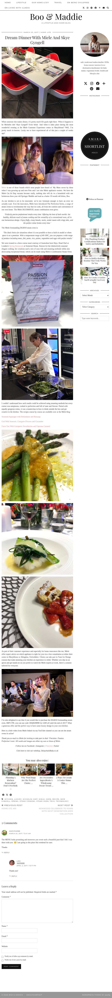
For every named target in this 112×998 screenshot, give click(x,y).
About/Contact (34, 995)
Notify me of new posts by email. (15, 960)
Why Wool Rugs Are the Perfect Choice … (28, 780)
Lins (19, 861)
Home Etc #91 (12, 807)
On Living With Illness (17, 8)
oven (48, 799)
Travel (58, 3)
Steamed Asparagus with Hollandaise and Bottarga (21, 417)
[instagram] (91, 83)
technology (62, 801)
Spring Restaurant (16, 246)
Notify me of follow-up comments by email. (19, 956)
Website (5, 946)
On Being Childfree (78, 3)
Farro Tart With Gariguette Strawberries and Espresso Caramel (26, 426)
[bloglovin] (103, 83)
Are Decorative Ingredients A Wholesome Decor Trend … (46, 781)
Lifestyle (21, 3)
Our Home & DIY (40, 3)
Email (5, 936)
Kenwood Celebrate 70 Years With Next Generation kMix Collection (56, 809)
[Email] (104, 7)
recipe (55, 799)
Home (8, 3)
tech (52, 801)
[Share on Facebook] (3, 795)
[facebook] (97, 83)
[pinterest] (91, 89)
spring (14, 801)
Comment (6, 897)
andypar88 (14, 831)
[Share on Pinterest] (11, 795)
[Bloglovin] (100, 7)
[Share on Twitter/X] (7, 795)
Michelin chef (30, 799)
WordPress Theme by (96, 995)
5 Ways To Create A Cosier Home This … (64, 780)
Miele (4, 188)
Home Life (46, 32)
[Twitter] (84, 7)
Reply (7, 853)
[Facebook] (96, 7)
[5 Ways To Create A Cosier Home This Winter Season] (64, 769)
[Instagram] (88, 7)
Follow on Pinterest (95, 199)
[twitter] (85, 83)
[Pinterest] (92, 7)
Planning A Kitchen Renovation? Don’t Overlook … (10, 783)
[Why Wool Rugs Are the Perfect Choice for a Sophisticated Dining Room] (28, 769)
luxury (18, 799)
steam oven (42, 801)
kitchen (9, 799)
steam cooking (27, 801)
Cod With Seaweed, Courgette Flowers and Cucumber (22, 421)
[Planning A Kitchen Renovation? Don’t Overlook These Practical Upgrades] (10, 769)
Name (5, 926)
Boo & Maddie (56, 16)
